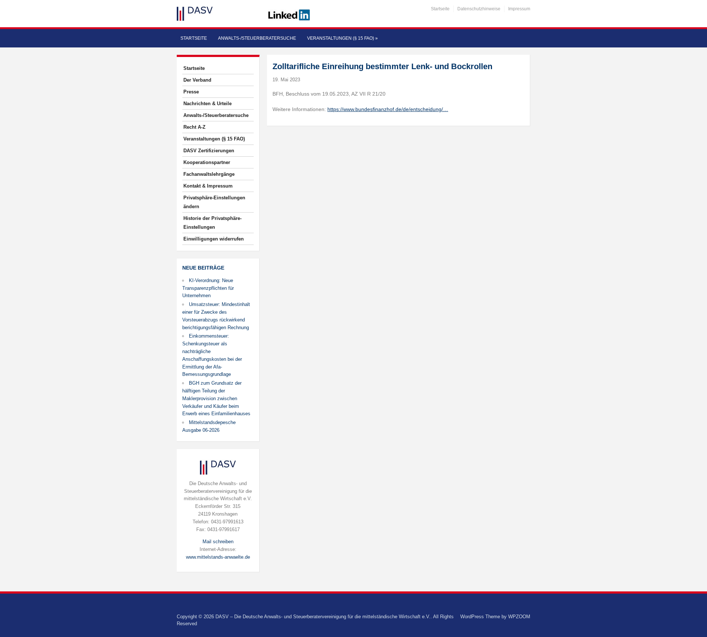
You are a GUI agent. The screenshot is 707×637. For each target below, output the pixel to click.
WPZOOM (519, 616)
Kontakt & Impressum (208, 186)
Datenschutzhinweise (478, 8)
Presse (191, 92)
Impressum (519, 8)
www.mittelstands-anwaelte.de (218, 557)
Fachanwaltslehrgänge (209, 174)
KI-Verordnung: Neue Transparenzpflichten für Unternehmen (208, 288)
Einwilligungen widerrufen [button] (213, 239)
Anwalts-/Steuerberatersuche (257, 38)
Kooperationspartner (206, 162)
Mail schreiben (218, 541)
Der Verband (197, 80)
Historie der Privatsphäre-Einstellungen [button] (212, 223)
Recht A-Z (194, 127)
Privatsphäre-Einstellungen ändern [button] (214, 202)
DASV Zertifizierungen (208, 150)
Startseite (440, 8)
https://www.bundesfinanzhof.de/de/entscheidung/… (387, 109)
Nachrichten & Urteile (207, 103)
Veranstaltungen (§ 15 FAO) (342, 38)
